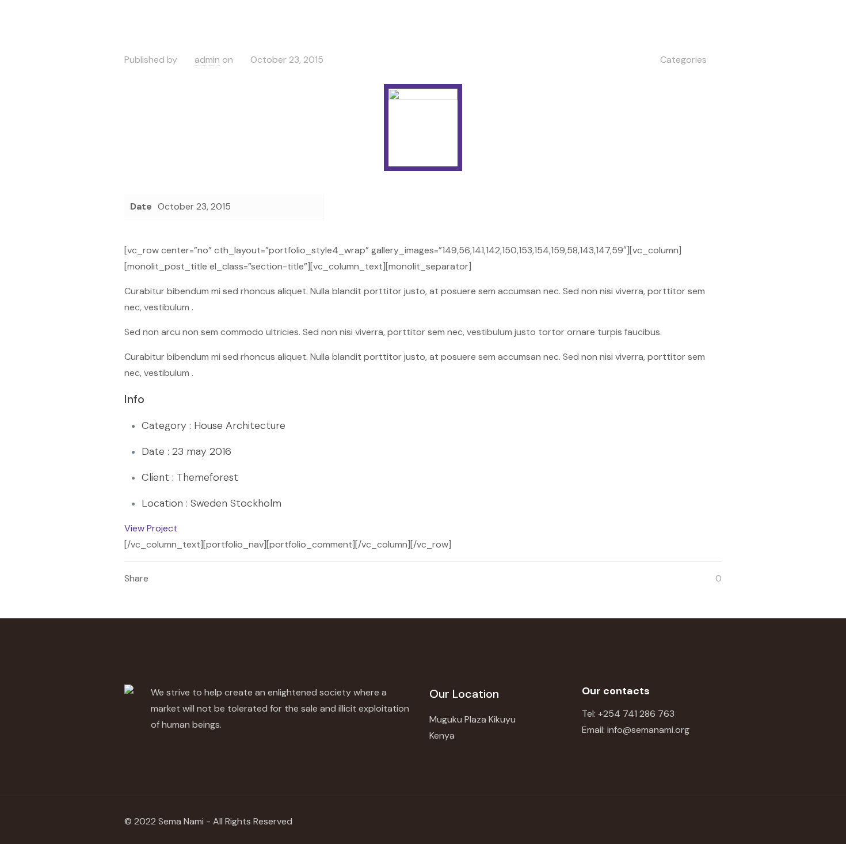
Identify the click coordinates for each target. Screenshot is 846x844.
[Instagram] (675, 821)
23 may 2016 (201, 451)
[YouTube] (649, 821)
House (208, 425)
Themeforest (207, 477)
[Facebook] (623, 821)
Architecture (255, 425)
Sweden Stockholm (235, 503)
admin (207, 60)
